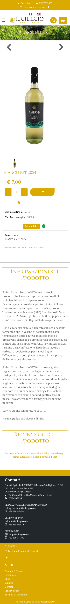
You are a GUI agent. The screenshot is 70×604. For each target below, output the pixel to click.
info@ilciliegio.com (18, 521)
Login (54, 456)
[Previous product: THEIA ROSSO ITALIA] (9, 47)
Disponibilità (32, 226)
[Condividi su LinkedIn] (44, 254)
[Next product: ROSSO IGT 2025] (61, 47)
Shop (7, 578)
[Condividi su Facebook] (31, 254)
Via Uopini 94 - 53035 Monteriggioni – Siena (30, 495)
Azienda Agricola (14, 570)
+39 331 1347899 (16, 537)
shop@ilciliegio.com (19, 534)
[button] (35, 106)
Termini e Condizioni (16, 594)
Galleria (9, 582)
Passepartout (48, 602)
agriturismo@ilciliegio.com (22, 508)
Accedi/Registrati (35, 7)
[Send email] (58, 254)
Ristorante (10, 574)
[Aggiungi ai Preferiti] (19, 202)
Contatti (9, 586)
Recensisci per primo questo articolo (24, 247)
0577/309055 (45, 3)
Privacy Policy (12, 590)
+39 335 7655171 (16, 524)
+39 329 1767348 (16, 511)
